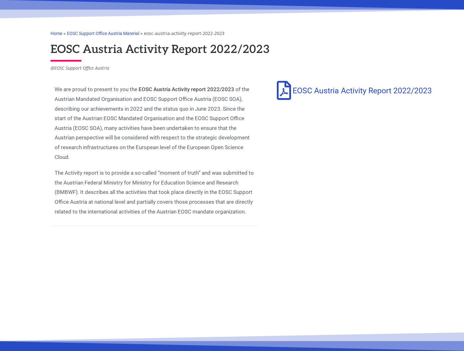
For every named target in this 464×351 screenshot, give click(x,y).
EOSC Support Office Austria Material (103, 33)
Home (56, 33)
